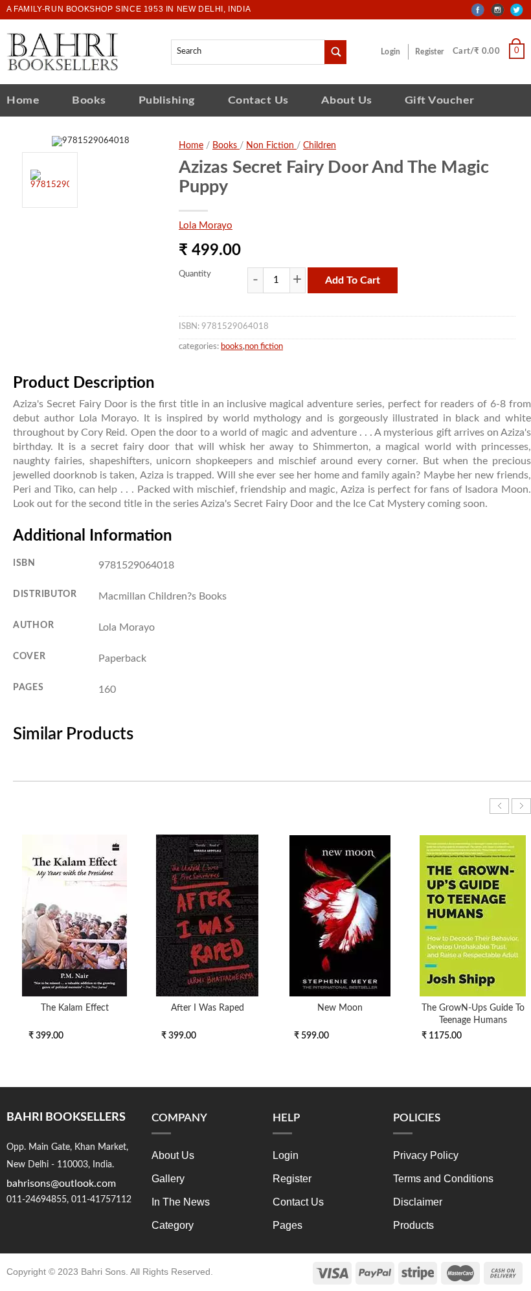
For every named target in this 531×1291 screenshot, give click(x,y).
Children (319, 145)
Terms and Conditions (443, 1178)
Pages (287, 1225)
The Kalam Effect (75, 1008)
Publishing (167, 100)
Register (429, 52)
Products (413, 1225)
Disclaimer (417, 1201)
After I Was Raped (207, 1008)
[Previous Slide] (499, 806)
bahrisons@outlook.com (61, 1183)
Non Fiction (271, 145)
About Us (346, 100)
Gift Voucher (440, 100)
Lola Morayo (205, 225)
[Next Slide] (521, 806)
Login (390, 52)
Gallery (168, 1178)
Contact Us (258, 100)
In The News (181, 1201)
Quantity (195, 274)
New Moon (340, 1008)
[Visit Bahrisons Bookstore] (62, 51)
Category (173, 1225)
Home (23, 100)
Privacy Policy (425, 1155)
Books (89, 100)
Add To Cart (352, 280)
